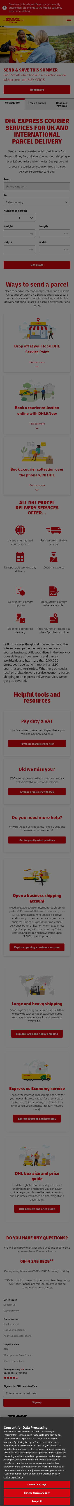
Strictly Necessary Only (37, 1492)
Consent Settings (36, 1484)
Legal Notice (17, 1477)
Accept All (37, 1501)
